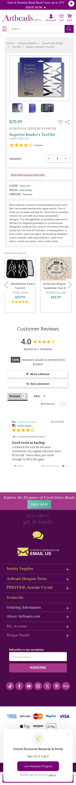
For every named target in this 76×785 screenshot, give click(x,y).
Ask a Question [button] (39, 384)
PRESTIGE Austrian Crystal (29, 587)
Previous (6, 285)
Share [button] (20, 465)
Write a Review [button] (39, 374)
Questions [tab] (39, 396)
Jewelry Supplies (20, 568)
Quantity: (15, 158)
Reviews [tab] (15, 396)
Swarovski (15, 597)
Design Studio (18, 634)
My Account (17, 625)
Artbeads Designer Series (27, 578)
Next (70, 285)
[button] (64, 465)
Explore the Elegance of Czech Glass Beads (39, 497)
